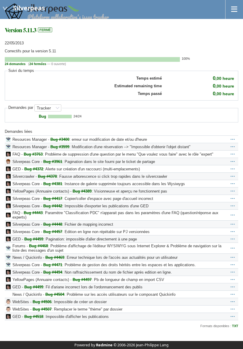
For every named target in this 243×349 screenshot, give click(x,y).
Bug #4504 (54, 294)
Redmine (104, 345)
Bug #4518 (33, 316)
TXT (235, 326)
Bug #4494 (52, 272)
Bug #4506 (42, 302)
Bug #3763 (33, 154)
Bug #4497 (82, 279)
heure (223, 78)
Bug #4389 (82, 191)
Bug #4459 (33, 239)
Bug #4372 (33, 169)
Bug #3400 (59, 139)
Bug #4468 (38, 246)
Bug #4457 (52, 232)
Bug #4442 (52, 206)
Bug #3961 (52, 161)
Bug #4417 (52, 198)
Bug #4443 (33, 213)
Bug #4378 (47, 176)
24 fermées (37, 64)
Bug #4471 (52, 265)
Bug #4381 (52, 184)
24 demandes (15, 64)
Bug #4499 (33, 287)
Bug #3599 (59, 147)
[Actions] (232, 139)
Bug (42, 116)
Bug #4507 (42, 309)
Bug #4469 (54, 257)
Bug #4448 (52, 224)
